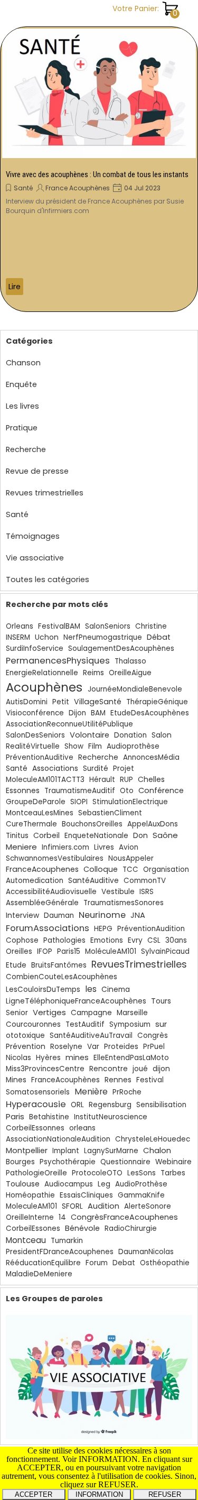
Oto (127, 791)
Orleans (19, 626)
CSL (154, 940)
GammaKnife (141, 1195)
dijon (161, 1069)
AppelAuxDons (152, 824)
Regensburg (110, 1105)
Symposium (129, 1024)
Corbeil (46, 835)
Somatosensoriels (38, 1092)
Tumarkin (67, 1241)
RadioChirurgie (131, 1228)
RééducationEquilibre (43, 1263)
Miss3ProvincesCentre (45, 1069)
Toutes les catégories (47, 579)
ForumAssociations (47, 928)
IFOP (44, 951)
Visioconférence (35, 713)
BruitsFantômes (59, 965)
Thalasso (130, 661)
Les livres (22, 406)
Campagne (91, 1013)
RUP (126, 780)
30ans (176, 940)
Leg (104, 1184)
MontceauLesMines (39, 813)
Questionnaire (125, 1162)
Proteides (121, 1047)
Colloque (100, 869)
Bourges (20, 1162)
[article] (99, 169)
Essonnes (23, 790)
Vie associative (35, 558)
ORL (77, 1105)
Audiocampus (68, 1184)
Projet (123, 768)
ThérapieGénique (157, 702)
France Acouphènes (77, 187)
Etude (16, 965)
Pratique (21, 427)
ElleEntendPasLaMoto (131, 1058)
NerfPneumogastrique (102, 637)
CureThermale (31, 824)
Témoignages (33, 536)
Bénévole (82, 1228)
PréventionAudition (151, 929)
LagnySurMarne (111, 1151)
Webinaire (173, 1162)
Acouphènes (44, 687)
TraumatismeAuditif (79, 791)
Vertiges (49, 1012)
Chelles (151, 779)
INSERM (18, 637)
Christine (151, 626)
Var (93, 1047)
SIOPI (79, 802)
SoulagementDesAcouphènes (121, 648)
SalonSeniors (107, 626)
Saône (165, 835)
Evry (135, 940)
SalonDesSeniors (35, 735)
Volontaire (89, 735)
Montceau (26, 1240)
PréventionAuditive (39, 757)
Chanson (23, 362)
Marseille (132, 1013)
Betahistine (49, 1117)
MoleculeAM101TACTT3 (45, 780)
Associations (55, 768)
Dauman (59, 915)
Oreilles (19, 951)
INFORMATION (99, 1494)
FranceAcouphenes (42, 869)
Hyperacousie (36, 1104)
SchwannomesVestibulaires (54, 858)
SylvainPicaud (165, 951)
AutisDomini (27, 702)
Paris (15, 1116)
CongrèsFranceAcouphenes (124, 1217)
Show (73, 746)
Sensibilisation (161, 1105)
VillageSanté (97, 701)
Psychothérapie (68, 1162)
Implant (65, 1151)
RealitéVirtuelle (33, 746)
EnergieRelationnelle (42, 673)
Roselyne (66, 1047)
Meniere (21, 846)
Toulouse (23, 1184)
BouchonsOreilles (92, 824)
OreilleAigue (130, 673)
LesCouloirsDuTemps (43, 989)
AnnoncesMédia (151, 757)
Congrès (152, 1035)
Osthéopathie (165, 1263)
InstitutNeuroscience (110, 1117)
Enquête (21, 384)
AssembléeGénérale (42, 903)
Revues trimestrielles (44, 492)
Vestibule (118, 892)
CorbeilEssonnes (35, 1128)
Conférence (161, 790)
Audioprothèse (133, 746)
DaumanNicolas (146, 1252)
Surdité (95, 768)
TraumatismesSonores (123, 903)
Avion (128, 847)
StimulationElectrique (130, 802)
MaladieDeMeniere (39, 1274)
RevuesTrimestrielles (139, 964)
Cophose (22, 940)
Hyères (48, 1058)
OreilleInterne (30, 1217)
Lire (14, 286)
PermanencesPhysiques (58, 661)
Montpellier (27, 1150)
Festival (150, 1080)
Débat (159, 637)
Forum (97, 1263)
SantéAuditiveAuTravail (91, 1035)
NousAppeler (131, 858)
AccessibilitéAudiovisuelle (51, 892)
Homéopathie (30, 1195)
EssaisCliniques (86, 1195)
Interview (22, 915)
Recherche (26, 449)
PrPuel (154, 1047)
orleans (82, 1128)
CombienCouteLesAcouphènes (61, 977)
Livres (104, 847)
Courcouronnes (33, 1024)
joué (140, 1069)
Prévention (25, 1047)
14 (62, 1217)
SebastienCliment (110, 813)
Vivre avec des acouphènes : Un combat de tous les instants (97, 174)
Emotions (106, 940)
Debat (123, 1263)
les (91, 989)
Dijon (77, 713)
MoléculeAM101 (110, 951)
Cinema (115, 989)
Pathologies (64, 940)
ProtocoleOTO (97, 1173)
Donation (130, 735)
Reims (93, 673)
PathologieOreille (36, 1173)
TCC (130, 869)
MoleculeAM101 (31, 1206)
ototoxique (25, 1035)
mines (77, 1057)
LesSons (141, 1173)
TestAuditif (85, 1024)
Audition (103, 1206)
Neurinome (102, 915)
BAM (98, 713)
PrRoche (127, 1092)
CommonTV (145, 881)
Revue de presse (37, 471)
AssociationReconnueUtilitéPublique (69, 724)
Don (140, 835)
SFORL (72, 1206)
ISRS (146, 892)
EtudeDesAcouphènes (149, 713)
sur (161, 1023)
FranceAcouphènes (65, 1080)
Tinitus (17, 836)
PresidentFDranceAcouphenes (60, 1252)
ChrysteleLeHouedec (152, 1139)
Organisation (166, 869)
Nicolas (18, 1058)
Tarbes (173, 1173)
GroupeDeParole (35, 802)
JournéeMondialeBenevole (135, 689)
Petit (60, 702)
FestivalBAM (59, 626)
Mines (16, 1080)
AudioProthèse (141, 1184)
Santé (23, 187)
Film (95, 746)
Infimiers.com (65, 847)
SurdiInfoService (34, 648)
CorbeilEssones (33, 1228)
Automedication (34, 881)
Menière (91, 1091)
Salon (162, 735)
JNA (137, 915)
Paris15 (68, 951)
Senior (17, 1013)
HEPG (103, 929)
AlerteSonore (147, 1206)
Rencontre (108, 1069)
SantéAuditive (93, 881)
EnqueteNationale (96, 836)
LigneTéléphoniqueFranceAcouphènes (76, 1001)
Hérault (102, 780)
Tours (161, 1001)
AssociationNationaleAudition (58, 1139)
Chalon (157, 1150)
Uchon (47, 637)
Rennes (118, 1080)
